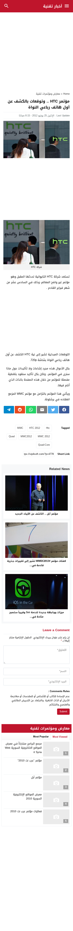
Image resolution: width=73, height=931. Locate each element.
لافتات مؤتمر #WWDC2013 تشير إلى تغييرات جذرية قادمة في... (36, 563)
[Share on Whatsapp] (31, 409)
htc (48, 428)
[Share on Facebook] (64, 409)
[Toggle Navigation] (67, 6)
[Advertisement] (36, 50)
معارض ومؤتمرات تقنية (48, 93)
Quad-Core (44, 444)
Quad (12, 436)
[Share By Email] (42, 409)
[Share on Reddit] (20, 409)
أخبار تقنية (52, 6)
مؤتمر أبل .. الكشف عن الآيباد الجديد (36, 513)
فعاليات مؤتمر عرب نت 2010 (26, 811)
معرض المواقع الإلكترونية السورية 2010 (27, 796)
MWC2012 (26, 436)
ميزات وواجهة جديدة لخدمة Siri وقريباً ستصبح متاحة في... (36, 614)
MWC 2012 (44, 436)
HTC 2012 (34, 428)
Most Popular (41, 736)
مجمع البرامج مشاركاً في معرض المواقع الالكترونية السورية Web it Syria (23, 748)
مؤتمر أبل (36, 777)
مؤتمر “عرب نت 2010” (30, 760)
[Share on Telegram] (9, 409)
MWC (20, 428)
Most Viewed (60, 736)
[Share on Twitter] (53, 409)
